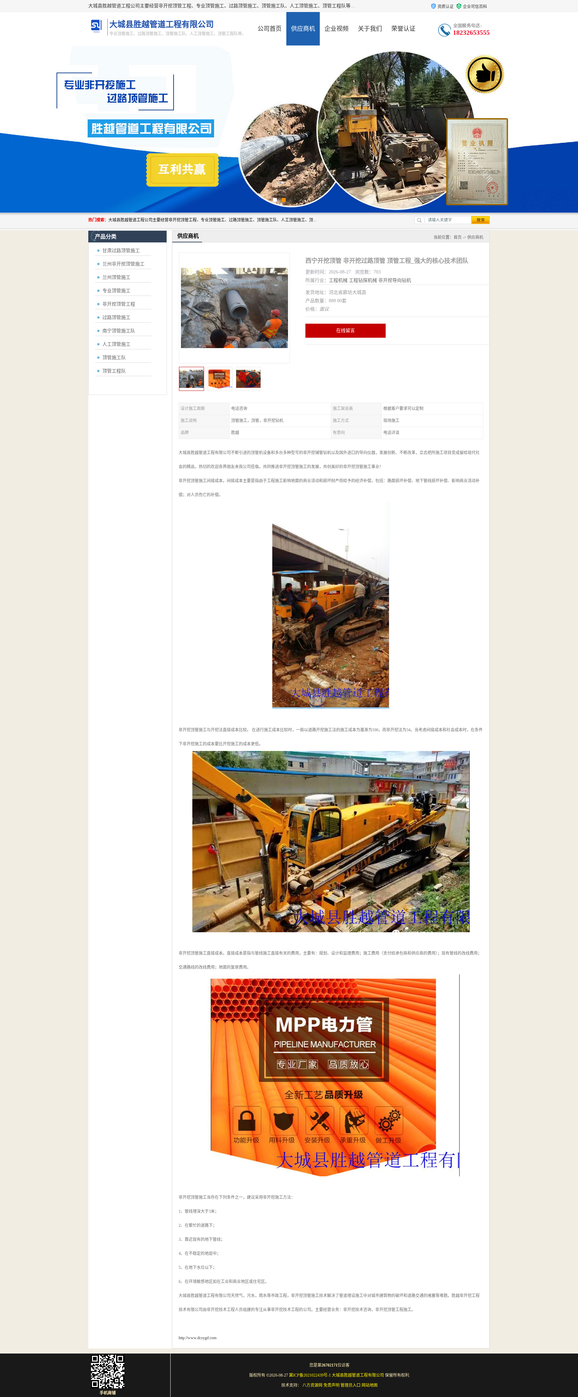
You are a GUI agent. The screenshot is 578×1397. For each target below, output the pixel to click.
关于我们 (370, 28)
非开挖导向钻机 (394, 280)
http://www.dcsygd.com (197, 1337)
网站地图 (370, 1385)
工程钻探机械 (363, 280)
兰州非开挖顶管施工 (123, 263)
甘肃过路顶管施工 (121, 250)
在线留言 (345, 330)
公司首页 (270, 28)
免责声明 (331, 1385)
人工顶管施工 (116, 344)
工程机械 (338, 280)
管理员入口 (351, 1385)
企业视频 (336, 28)
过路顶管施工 (116, 317)
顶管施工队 (114, 357)
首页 (458, 237)
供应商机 (303, 28)
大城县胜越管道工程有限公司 (358, 1375)
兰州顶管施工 (116, 277)
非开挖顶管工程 (118, 304)
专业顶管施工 (116, 290)
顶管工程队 (114, 370)
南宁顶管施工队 (118, 330)
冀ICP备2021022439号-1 (310, 1375)
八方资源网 (312, 1385)
